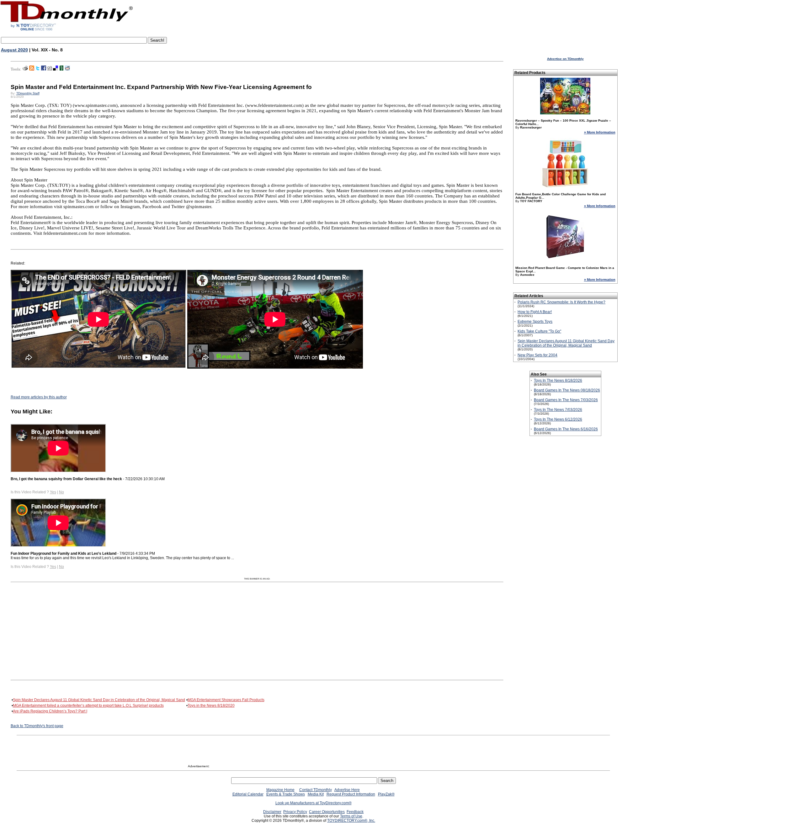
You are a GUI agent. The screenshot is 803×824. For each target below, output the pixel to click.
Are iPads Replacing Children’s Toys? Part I (50, 711)
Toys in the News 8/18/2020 (211, 705)
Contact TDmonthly (315, 790)
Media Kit (316, 794)
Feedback (355, 812)
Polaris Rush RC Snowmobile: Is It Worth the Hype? (561, 302)
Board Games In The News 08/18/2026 (567, 390)
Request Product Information (351, 794)
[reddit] (67, 69)
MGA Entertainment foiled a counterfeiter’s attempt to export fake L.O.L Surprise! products (88, 705)
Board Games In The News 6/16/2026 (566, 429)
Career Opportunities (327, 812)
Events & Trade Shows (285, 794)
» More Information (599, 132)
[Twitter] (37, 69)
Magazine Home (280, 790)
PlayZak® (386, 794)
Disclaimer (272, 812)
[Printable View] (25, 69)
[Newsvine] (61, 69)
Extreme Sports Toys (535, 321)
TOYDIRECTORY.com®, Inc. (351, 820)
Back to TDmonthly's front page (37, 726)
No (61, 492)
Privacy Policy (295, 812)
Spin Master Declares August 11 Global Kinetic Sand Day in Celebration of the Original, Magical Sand (99, 700)
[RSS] (31, 69)
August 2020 (14, 49)
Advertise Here (347, 790)
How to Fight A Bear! (535, 312)
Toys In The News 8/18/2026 (558, 380)
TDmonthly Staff (28, 93)
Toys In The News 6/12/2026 (558, 419)
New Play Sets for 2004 (537, 355)
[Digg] (49, 69)
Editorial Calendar (247, 794)
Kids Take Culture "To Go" (539, 331)
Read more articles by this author (39, 397)
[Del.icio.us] (55, 69)
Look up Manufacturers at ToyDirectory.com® (313, 803)
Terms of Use (351, 816)
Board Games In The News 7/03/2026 (566, 400)
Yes (53, 492)
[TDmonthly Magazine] (66, 30)
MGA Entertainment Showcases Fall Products (226, 700)
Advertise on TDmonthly (565, 58)
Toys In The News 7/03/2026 (558, 409)
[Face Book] (43, 69)
